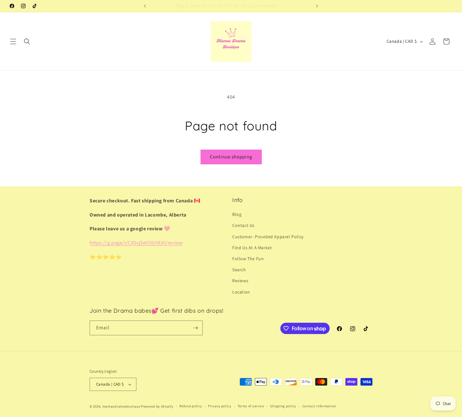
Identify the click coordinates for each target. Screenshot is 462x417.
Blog (236, 214)
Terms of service (251, 406)
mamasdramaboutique (121, 406)
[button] (13, 41)
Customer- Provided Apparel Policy (268, 236)
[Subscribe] (195, 328)
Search (239, 269)
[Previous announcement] (145, 6)
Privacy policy (219, 406)
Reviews (240, 280)
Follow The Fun (248, 258)
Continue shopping (231, 157)
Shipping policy (283, 406)
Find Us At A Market (252, 247)
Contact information (319, 406)
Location (241, 292)
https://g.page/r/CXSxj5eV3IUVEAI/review (136, 242)
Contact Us (243, 225)
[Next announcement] (317, 6)
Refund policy (190, 406)
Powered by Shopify (157, 406)
